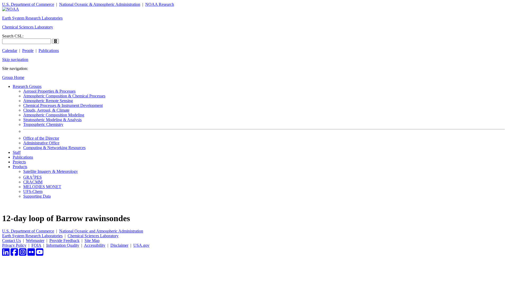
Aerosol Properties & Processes (49, 91)
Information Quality (62, 245)
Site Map (92, 240)
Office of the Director (41, 138)
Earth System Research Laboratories (32, 18)
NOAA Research (159, 4)
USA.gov (141, 245)
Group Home (13, 77)
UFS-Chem (33, 191)
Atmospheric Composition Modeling (53, 115)
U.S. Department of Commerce (28, 4)
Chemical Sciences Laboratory (27, 27)
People (28, 50)
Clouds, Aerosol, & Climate (46, 110)
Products (20, 166)
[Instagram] (22, 253)
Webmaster (35, 240)
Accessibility (94, 245)
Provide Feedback (64, 240)
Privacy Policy (14, 245)
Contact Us (11, 240)
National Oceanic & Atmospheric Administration (99, 4)
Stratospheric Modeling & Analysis (52, 119)
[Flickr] (31, 253)
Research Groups (27, 86)
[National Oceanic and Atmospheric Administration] (10, 9)
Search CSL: (13, 36)
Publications (49, 50)
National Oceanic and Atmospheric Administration (101, 231)
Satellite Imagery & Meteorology (50, 171)
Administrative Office (41, 143)
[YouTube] (39, 253)
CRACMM (33, 182)
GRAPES (32, 177)
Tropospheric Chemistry (43, 124)
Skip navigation (15, 59)
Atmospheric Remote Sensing (48, 100)
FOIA (36, 245)
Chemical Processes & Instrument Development (63, 105)
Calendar (9, 50)
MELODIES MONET (42, 186)
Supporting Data (37, 196)
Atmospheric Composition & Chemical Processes (64, 96)
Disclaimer (119, 245)
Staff (17, 152)
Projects (19, 162)
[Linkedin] (6, 253)
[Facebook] (14, 253)
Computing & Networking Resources (54, 147)
